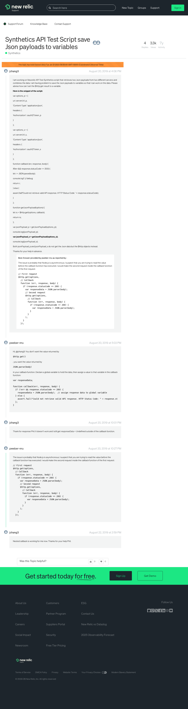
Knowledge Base (38, 23)
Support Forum (15, 23)
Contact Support (62, 23)
